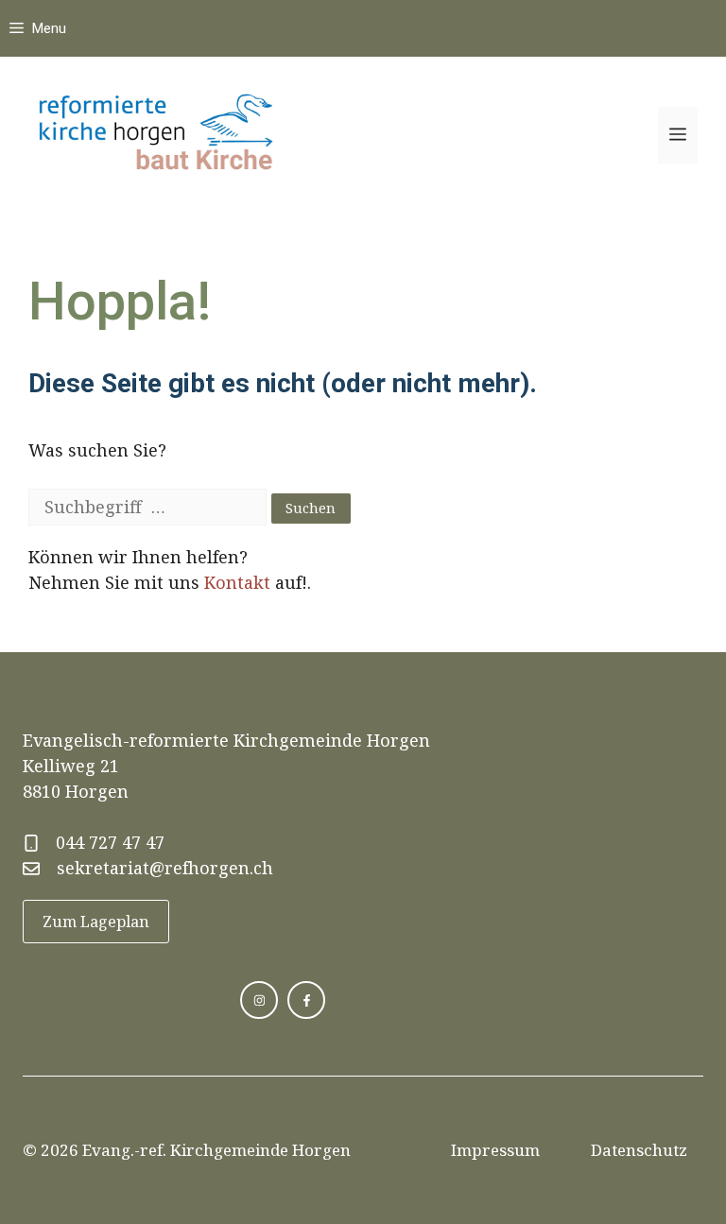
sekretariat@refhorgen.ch (165, 867)
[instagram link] (259, 1000)
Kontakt (237, 582)
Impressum (495, 1150)
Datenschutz (639, 1150)
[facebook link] (306, 1000)
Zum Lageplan (96, 921)
